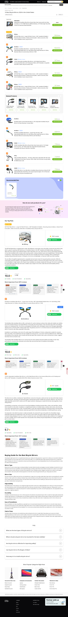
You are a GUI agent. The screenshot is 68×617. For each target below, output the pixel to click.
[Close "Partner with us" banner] (64, 599)
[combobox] (55, 1)
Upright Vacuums (8, 584)
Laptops (21, 583)
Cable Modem (22, 586)
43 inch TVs (52, 586)
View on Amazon (57, 25)
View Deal (11, 110)
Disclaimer (18, 612)
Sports (20, 8)
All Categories (10, 8)
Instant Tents (37, 584)
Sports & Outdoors (15, 8)
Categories (44, 1)
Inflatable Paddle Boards (40, 583)
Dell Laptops (22, 588)
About (17, 602)
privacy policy (50, 5)
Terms (17, 610)
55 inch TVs (52, 584)
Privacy (17, 608)
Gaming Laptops (23, 584)
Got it (61, 4)
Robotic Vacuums (8, 583)
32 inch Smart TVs (53, 588)
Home (6, 8)
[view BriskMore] (9, 49)
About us (39, 1)
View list (12, 195)
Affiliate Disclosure (8, 14)
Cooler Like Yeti (38, 588)
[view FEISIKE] (9, 145)
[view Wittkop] (9, 36)
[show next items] (61, 180)
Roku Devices (52, 583)
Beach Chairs (37, 586)
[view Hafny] (9, 158)
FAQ (17, 606)
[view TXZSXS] (9, 61)
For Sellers (35, 602)
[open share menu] (57, 14)
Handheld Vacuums (9, 588)
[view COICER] (22, 102)
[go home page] (7, 2)
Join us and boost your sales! (52, 603)
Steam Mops (7, 586)
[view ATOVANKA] (33, 102)
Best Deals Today (36, 604)
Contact (17, 604)
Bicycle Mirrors (24, 8)
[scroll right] (63, 290)
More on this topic (12, 293)
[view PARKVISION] (9, 24)
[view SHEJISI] (9, 170)
